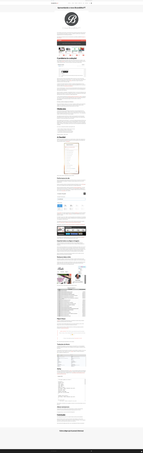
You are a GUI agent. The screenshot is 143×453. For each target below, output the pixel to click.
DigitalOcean (77, 212)
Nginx (70, 213)
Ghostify (63, 61)
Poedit (72, 351)
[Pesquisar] (90, 3)
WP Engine (83, 184)
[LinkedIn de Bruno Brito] (91, 3)
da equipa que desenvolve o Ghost (75, 96)
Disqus (59, 320)
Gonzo (71, 370)
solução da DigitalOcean (77, 187)
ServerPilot (63, 190)
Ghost (83, 36)
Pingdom (82, 237)
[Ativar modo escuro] (52, 0)
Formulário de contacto (88, 0)
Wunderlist (68, 141)
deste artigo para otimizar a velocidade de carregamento (75, 224)
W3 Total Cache (61, 222)
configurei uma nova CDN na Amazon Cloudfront (73, 222)
